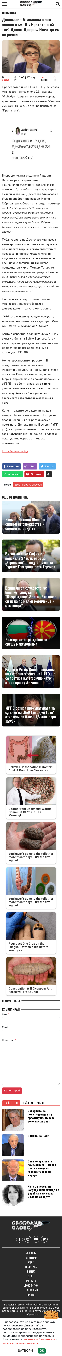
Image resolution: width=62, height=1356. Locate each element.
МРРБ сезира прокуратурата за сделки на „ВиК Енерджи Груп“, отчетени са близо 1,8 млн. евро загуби (30, 714)
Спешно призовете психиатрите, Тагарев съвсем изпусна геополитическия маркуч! (42, 1168)
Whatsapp (14, 474)
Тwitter (49, 466)
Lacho (5, 80)
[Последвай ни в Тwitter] (44, 1239)
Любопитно (31, 1285)
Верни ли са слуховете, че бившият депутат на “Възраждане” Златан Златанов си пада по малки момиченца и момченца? (30, 596)
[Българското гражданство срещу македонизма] (31, 633)
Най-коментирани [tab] (33, 1103)
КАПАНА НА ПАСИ (38, 1136)
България (31, 1253)
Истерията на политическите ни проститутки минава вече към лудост (41, 1116)
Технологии (31, 1290)
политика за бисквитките (39, 1339)
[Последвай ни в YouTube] (36, 1239)
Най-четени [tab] (11, 1103)
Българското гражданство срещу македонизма (26, 641)
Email (5, 1027)
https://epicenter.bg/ (15, 451)
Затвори (25, 1351)
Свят (31, 1262)
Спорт (31, 1276)
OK (42, 1351)
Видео (31, 1295)
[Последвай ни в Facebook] (19, 1239)
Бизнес (31, 1272)
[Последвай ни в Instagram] (27, 1239)
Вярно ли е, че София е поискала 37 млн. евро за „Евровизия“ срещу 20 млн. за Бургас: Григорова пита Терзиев (30, 560)
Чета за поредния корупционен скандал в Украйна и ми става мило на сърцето (43, 1191)
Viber (32, 466)
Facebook (13, 466)
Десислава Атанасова (28, 485)
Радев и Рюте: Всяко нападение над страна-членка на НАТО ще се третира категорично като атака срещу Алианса (30, 676)
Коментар (9, 1040)
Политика (9, 13)
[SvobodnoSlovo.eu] (31, 1227)
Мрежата (31, 1281)
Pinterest (36, 474)
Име (5, 1014)
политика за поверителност (20, 1343)
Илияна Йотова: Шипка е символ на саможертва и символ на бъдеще (25, 523)
